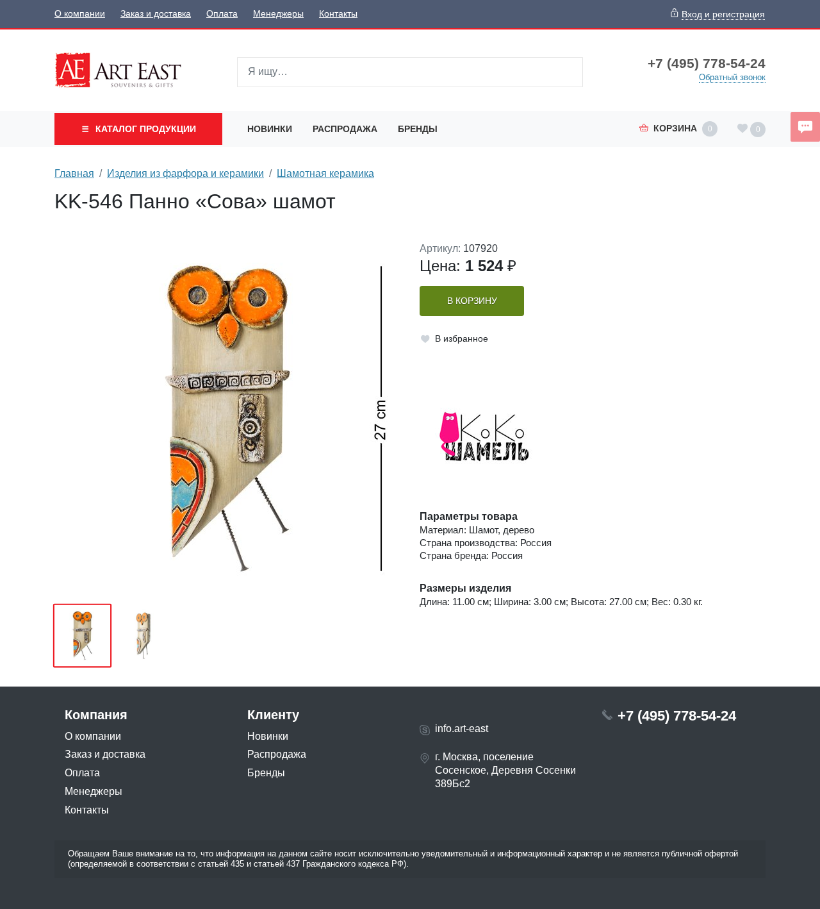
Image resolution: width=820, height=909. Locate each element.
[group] (227, 418)
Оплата (222, 14)
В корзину (472, 301)
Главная (74, 173)
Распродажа (345, 129)
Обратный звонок (732, 77)
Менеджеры (278, 14)
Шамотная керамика (325, 173)
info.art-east (461, 728)
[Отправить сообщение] (805, 127)
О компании (79, 14)
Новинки (269, 129)
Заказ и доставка (155, 14)
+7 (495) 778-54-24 (707, 63)
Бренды (418, 129)
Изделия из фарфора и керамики (185, 173)
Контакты (338, 14)
